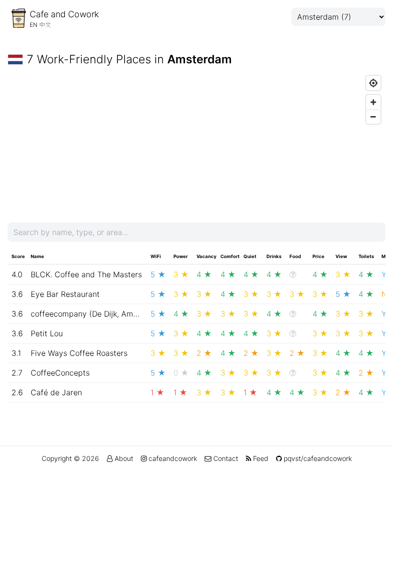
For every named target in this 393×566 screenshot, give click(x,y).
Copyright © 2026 (70, 458)
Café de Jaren (56, 392)
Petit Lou (47, 333)
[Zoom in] (373, 102)
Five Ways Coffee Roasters (79, 353)
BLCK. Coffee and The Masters (86, 274)
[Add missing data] (292, 274)
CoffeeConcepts (60, 372)
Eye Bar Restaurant (65, 294)
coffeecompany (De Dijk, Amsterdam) (98, 313)
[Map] (196, 143)
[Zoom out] (373, 116)
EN (33, 24)
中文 (45, 24)
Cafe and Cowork (64, 14)
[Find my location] (373, 83)
